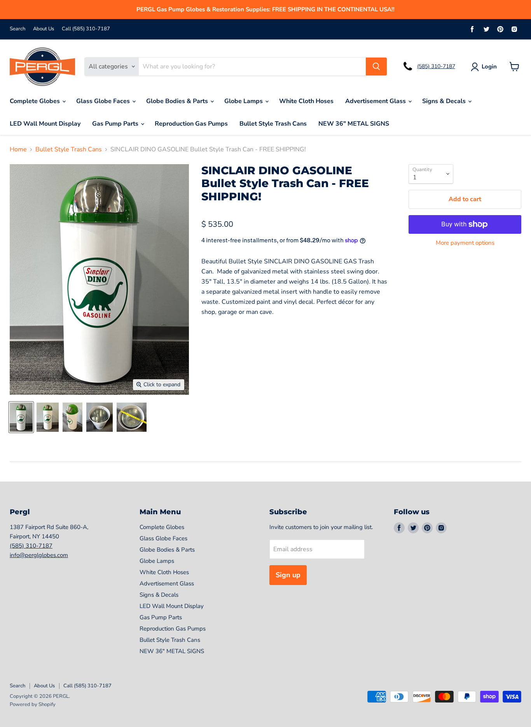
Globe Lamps (244, 101)
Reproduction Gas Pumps (191, 123)
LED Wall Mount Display (45, 123)
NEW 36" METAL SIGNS (353, 123)
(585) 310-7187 (436, 66)
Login (489, 66)
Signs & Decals (444, 101)
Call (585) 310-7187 (86, 29)
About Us (43, 29)
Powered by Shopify (33, 704)
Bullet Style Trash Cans (273, 123)
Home (18, 149)
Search (17, 29)
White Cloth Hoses (306, 101)
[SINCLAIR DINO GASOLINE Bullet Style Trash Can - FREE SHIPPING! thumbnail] (21, 417)
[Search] (376, 66)
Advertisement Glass (376, 101)
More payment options (465, 243)
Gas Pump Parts (116, 123)
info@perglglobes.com (39, 555)
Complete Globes (35, 101)
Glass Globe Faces (103, 101)
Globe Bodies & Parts (178, 101)
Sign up (288, 575)
